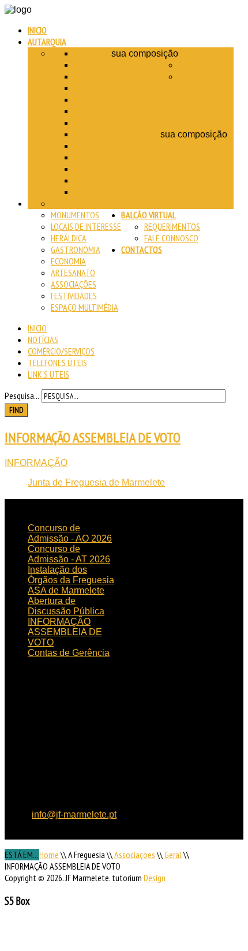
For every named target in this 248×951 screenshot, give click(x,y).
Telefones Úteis (57, 362)
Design (155, 877)
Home (49, 854)
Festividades (74, 295)
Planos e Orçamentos (114, 76)
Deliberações (98, 111)
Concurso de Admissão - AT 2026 (69, 554)
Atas (82, 99)
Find (16, 410)
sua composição (144, 53)
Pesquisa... (22, 395)
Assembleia (198, 64)
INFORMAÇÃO (36, 463)
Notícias (43, 339)
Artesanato (73, 272)
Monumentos (75, 215)
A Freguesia (141, 203)
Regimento (93, 145)
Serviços (193, 76)
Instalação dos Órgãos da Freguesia (71, 575)
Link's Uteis (48, 374)
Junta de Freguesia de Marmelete (96, 482)
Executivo (92, 53)
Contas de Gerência (109, 64)
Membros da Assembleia (117, 134)
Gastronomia (75, 249)
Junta (188, 53)
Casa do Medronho (85, 203)
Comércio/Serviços (61, 351)
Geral (173, 854)
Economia (68, 261)
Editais (86, 157)
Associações (73, 284)
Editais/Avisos (99, 88)
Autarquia (47, 41)
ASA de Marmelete (66, 590)
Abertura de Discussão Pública (66, 606)
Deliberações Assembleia (119, 180)
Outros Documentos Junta (123, 122)
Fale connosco (171, 238)
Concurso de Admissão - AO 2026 (70, 533)
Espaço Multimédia (84, 307)
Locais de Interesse (86, 226)
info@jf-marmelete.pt (74, 814)
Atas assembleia (104, 168)
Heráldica (69, 238)
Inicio (37, 30)
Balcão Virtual (148, 215)
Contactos (141, 249)
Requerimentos (172, 226)
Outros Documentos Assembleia (133, 191)
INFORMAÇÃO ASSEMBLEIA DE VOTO (93, 437)
